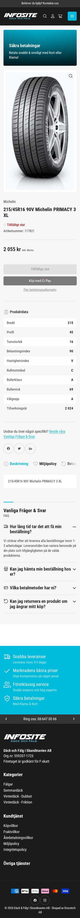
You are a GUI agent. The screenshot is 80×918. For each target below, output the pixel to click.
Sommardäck (13, 790)
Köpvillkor (10, 825)
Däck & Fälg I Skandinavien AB (32, 908)
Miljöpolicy (47, 463)
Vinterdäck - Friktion (17, 802)
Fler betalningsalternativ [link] (40, 290)
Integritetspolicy (15, 849)
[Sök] (44, 16)
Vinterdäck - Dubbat (17, 796)
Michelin (9, 201)
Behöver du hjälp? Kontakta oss (40, 3)
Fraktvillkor (11, 832)
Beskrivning (19, 463)
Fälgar (8, 784)
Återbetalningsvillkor (18, 838)
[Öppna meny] (72, 16)
